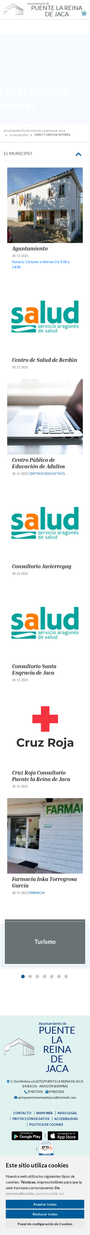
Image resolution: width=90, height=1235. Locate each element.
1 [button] (23, 976)
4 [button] (44, 976)
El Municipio (19, 135)
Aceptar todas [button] (45, 1204)
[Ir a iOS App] (62, 1135)
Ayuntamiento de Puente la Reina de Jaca (34, 131)
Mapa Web (44, 1113)
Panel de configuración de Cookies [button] (45, 1224)
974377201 (35, 1092)
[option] (45, 941)
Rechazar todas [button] (45, 1214)
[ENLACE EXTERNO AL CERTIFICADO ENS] (45, 1149)
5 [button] (52, 976)
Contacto (22, 1113)
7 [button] (66, 976)
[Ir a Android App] (25, 1135)
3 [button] (37, 976)
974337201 (56, 1092)
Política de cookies (46, 1124)
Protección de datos (30, 1119)
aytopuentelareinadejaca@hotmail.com (46, 1097)
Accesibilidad (66, 1119)
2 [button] (30, 976)
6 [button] (59, 976)
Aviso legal (67, 1113)
